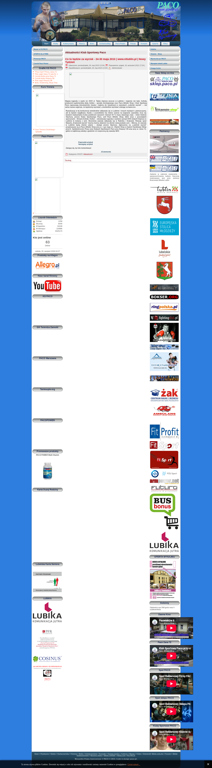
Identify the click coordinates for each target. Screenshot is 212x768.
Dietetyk (147, 754)
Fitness (82, 44)
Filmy (165, 44)
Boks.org (121, 755)
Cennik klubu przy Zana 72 (45, 76)
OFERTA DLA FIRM (41, 54)
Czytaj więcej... (133, 764)
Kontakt (144, 44)
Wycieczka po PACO (158, 59)
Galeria (155, 44)
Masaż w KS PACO (41, 49)
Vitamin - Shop (156, 54)
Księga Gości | (114, 754)
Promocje (45, 754)
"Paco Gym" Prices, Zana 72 (46, 72)
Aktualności (88, 154)
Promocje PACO (40, 59)
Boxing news (96, 755)
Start (46, 44)
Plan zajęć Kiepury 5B (43, 81)
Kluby (55, 44)
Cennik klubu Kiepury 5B (44, 78)
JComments (106, 152)
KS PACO (131, 755)
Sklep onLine (157, 754)
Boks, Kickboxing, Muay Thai (46, 83)
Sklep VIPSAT (110, 755)
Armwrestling (104, 44)
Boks (92, 44)
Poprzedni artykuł (85, 142)
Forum (133, 44)
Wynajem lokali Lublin (159, 63)
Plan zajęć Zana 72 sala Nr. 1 (46, 74)
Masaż (132, 754)
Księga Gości (156, 68)
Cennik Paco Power (41, 63)
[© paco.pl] (50, 126)
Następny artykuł (85, 144)
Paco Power (120, 44)
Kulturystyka (68, 44)
